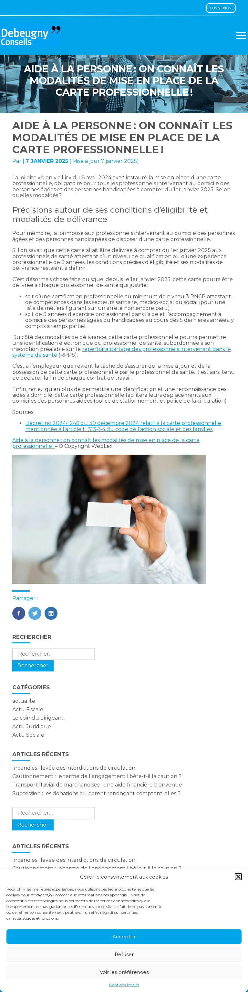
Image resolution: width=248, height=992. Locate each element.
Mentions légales (124, 985)
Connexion (221, 8)
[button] (238, 876)
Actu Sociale (28, 735)
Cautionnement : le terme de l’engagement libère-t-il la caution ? (96, 776)
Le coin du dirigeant (38, 718)
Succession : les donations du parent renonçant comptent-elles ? (96, 793)
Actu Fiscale (27, 709)
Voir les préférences (124, 972)
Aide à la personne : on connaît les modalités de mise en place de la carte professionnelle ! (106, 443)
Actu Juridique (31, 726)
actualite (23, 701)
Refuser (124, 954)
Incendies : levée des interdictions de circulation (73, 768)
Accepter (124, 937)
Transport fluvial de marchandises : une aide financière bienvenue (97, 785)
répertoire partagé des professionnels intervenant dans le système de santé (121, 352)
